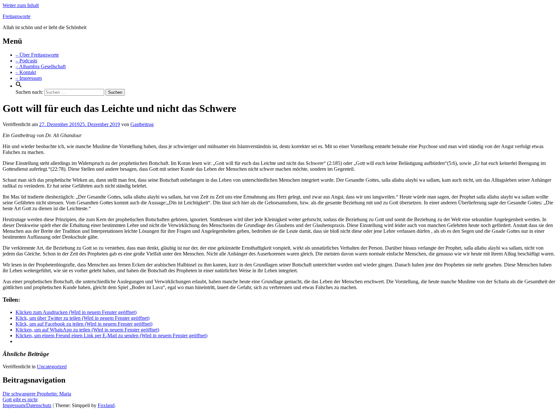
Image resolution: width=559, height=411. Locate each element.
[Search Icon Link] (19, 86)
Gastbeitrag (142, 124)
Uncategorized (52, 366)
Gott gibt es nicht (20, 399)
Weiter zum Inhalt (21, 5)
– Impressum (29, 78)
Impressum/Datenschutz (27, 405)
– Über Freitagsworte (37, 55)
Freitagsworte (16, 16)
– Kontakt (26, 72)
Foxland (106, 405)
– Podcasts (26, 60)
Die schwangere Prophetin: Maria (37, 393)
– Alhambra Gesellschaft (41, 66)
